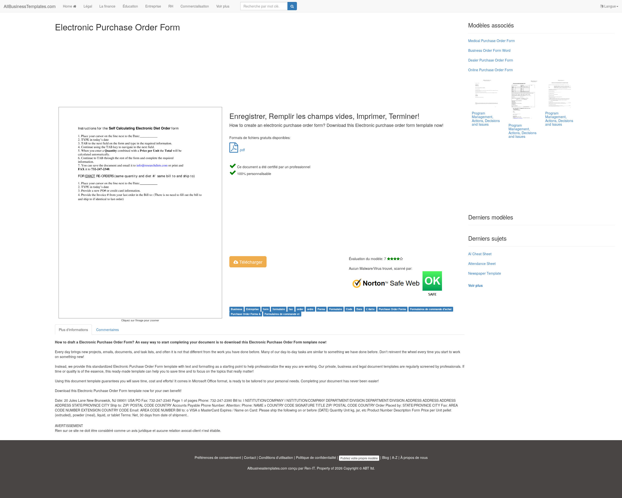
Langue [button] (609, 6)
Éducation (130, 6)
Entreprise (153, 6)
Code (349, 309)
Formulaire (335, 309)
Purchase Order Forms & (246, 314)
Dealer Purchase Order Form (490, 60)
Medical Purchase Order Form (491, 40)
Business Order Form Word (489, 50)
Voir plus (222, 6)
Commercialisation (195, 6)
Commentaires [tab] (107, 329)
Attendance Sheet (482, 263)
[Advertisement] (200, 68)
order (300, 309)
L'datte (370, 309)
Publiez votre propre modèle (359, 458)
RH (170, 6)
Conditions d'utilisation (276, 457)
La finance (107, 6)
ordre (310, 309)
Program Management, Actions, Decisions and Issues (486, 119)
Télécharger (250, 262)
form (265, 309)
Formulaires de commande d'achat (431, 309)
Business (236, 309)
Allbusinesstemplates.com (267, 468)
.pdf (241, 149)
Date (359, 309)
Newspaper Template (484, 273)
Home (68, 6)
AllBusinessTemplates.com (30, 6)
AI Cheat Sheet (480, 253)
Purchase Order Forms (392, 309)
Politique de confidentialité (316, 457)
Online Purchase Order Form (490, 69)
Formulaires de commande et (282, 314)
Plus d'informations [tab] (73, 329)
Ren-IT (309, 468)
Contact (250, 457)
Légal (88, 6)
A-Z (394, 457)
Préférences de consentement (218, 457)
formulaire (279, 309)
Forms (321, 309)
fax (291, 309)
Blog (385, 457)
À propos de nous (414, 457)
